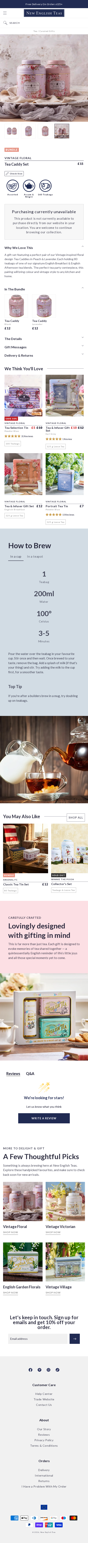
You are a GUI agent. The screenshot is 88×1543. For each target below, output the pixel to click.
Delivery (44, 1470)
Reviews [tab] (13, 1073)
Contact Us (44, 1405)
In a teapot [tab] (35, 556)
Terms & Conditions (44, 1446)
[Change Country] (44, 1507)
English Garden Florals (22, 1287)
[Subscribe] (75, 1339)
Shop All (76, 817)
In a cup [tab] (15, 556)
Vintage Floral (15, 1226)
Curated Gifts (47, 31)
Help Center (44, 1394)
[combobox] (48, 22)
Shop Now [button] (10, 1232)
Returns (44, 1481)
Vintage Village (59, 1287)
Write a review (44, 1118)
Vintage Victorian (60, 1226)
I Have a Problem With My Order (44, 1486)
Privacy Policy (43, 1440)
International (44, 1476)
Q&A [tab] (30, 1073)
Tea (35, 31)
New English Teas (48, 1532)
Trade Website (44, 1399)
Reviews (44, 1435)
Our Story (44, 1429)
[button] (5, 13)
